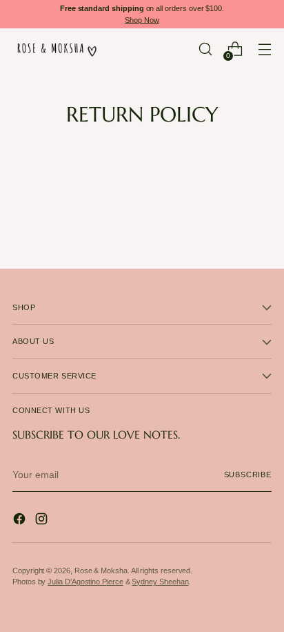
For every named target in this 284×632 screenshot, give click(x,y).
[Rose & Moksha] (57, 49)
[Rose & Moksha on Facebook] (20, 521)
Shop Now (142, 20)
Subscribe (248, 474)
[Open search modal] (205, 49)
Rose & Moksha (101, 570)
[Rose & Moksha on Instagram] (42, 521)
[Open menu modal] (264, 49)
